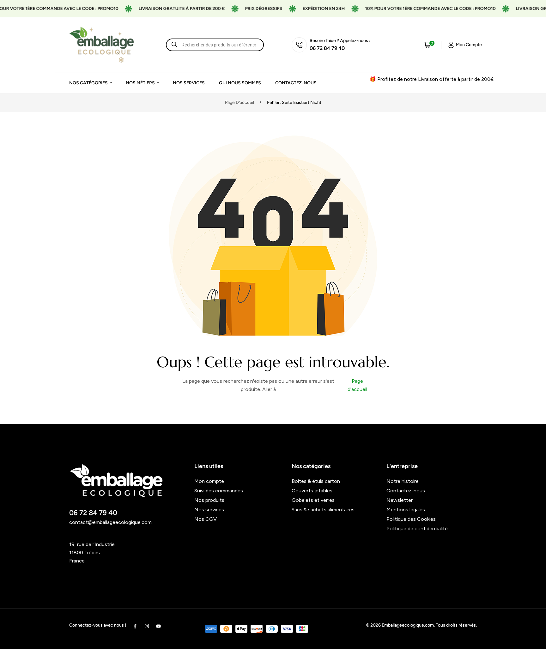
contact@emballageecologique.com (110, 522)
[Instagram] (147, 626)
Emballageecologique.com (408, 625)
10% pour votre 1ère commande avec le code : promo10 (420, 8)
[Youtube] (158, 626)
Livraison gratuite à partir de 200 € (172, 8)
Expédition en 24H (314, 8)
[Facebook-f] (135, 626)
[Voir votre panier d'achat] (427, 45)
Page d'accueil (239, 102)
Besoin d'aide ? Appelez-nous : (340, 40)
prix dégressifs (254, 8)
